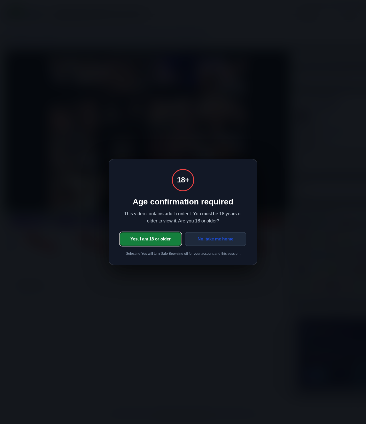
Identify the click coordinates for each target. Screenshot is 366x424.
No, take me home (215, 238)
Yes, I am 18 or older (150, 238)
